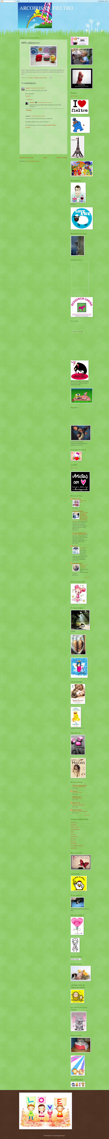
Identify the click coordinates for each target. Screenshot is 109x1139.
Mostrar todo (87, 577)
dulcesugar (73, 841)
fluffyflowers (74, 822)
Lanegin (27, 88)
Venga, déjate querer (77, 798)
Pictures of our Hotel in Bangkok (80, 811)
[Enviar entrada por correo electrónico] (50, 77)
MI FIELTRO (74, 843)
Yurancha (74, 546)
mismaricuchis (74, 836)
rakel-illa (73, 834)
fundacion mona (74, 827)
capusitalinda (74, 848)
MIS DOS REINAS (77, 810)
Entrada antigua (62, 157)
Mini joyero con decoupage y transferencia (83, 566)
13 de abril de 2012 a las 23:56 (38, 116)
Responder (27, 96)
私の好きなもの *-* (77, 797)
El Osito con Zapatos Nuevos (79, 533)
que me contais (74, 96)
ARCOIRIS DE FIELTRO (46, 7)
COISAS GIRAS (76, 499)
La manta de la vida (76, 792)
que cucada (73, 838)
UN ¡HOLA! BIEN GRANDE (79, 534)
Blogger (63, 1135)
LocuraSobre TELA (51, 125)
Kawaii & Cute (76, 803)
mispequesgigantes (75, 829)
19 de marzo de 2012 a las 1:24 (44, 102)
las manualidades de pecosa (77, 845)
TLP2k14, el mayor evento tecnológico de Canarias (78, 804)
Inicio (45, 157)
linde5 (72, 831)
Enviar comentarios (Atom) (32, 161)
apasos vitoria (74, 468)
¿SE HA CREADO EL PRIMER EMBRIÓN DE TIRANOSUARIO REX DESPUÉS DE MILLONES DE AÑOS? (80, 517)
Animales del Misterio (78, 511)
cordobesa (32, 102)
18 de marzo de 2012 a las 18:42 (37, 88)
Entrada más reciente (27, 157)
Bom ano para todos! (83, 501)
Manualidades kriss (77, 563)
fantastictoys (74, 825)
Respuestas (29, 99)
